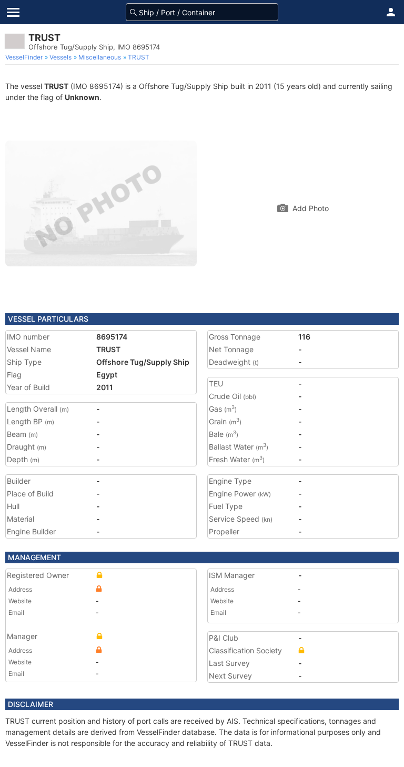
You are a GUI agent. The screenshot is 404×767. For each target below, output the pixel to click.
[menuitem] (25, 57)
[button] (391, 12)
